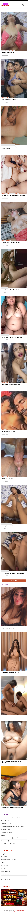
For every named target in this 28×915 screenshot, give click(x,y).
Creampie (4, 193)
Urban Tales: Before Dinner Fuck (10, 290)
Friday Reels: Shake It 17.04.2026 (10, 672)
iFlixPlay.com (17, 912)
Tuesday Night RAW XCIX (8, 52)
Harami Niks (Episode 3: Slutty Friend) (10, 818)
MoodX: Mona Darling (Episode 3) (9, 838)
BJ (2, 145)
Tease (6, 287)
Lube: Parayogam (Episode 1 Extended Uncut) (12, 826)
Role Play (12, 145)
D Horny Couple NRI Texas (8, 526)
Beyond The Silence (6, 821)
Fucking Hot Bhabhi (6, 880)
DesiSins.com (20, 910)
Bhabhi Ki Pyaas (5, 857)
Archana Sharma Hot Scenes (8, 859)
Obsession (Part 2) (6, 823)
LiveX (7, 335)
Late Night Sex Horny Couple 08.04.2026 (12, 807)
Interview (3, 868)
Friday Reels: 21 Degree (8, 628)
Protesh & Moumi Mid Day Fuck (10, 99)
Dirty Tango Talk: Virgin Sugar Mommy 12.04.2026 (12, 762)
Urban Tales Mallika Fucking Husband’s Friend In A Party (12, 147)
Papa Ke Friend (5, 865)
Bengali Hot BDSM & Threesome (9, 854)
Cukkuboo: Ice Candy (6, 832)
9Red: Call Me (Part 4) (6, 841)
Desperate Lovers (5, 871)
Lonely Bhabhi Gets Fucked (8, 877)
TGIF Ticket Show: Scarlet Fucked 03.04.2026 (14, 717)
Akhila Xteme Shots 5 (6, 874)
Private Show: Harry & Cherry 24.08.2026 (12, 337)
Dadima (3, 862)
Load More (14, 580)
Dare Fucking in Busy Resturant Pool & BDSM (13, 573)
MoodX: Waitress (5, 829)
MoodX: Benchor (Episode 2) (8, 844)
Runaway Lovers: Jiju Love (8, 478)
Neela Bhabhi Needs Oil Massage (11, 242)
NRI (10, 523)
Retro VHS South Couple (8, 431)
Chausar (3, 835)
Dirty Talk (4, 50)
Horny (9, 50)
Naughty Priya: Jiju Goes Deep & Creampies (13, 195)
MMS (13, 50)
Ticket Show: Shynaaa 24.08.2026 (11, 384)
